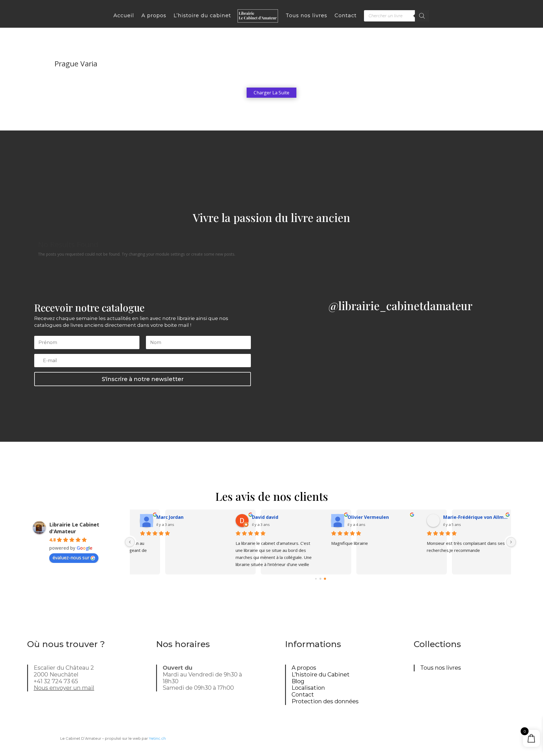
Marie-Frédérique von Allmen (376, 517)
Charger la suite (271, 93)
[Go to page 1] (320, 579)
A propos (304, 667)
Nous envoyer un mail (64, 687)
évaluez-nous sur (71, 557)
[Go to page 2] (325, 579)
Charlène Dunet (457, 517)
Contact (303, 694)
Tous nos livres (440, 667)
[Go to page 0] (315, 579)
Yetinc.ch (157, 738)
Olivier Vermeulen (268, 517)
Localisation (308, 687)
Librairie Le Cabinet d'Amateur (74, 528)
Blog (298, 681)
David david (165, 517)
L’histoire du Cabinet (321, 674)
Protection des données (325, 701)
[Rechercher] (422, 15)
